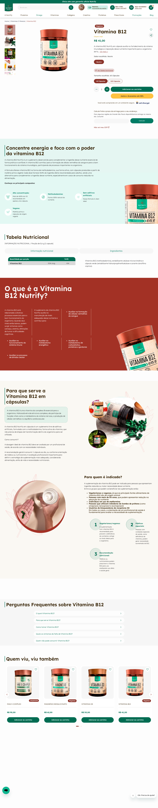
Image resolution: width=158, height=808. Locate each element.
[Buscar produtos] (71, 7)
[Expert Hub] (81, 7)
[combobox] (45, 7)
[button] (7, 694)
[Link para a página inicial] (7, 21)
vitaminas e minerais (17, 21)
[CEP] (123, 116)
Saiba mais (138, 8)
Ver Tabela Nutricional (105, 70)
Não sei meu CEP (100, 127)
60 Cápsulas (100, 81)
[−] (96, 89)
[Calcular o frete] (141, 120)
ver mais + (104, 52)
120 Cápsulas (115, 81)
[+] (107, 89)
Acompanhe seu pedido (99, 8)
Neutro (99, 62)
